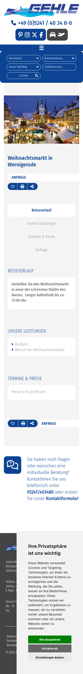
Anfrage (19, 177)
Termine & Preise (41, 236)
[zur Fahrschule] (53, 35)
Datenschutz (14, 636)
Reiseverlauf (41, 210)
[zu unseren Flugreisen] (60, 35)
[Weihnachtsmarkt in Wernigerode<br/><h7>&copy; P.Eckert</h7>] (41, 142)
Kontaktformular (62, 498)
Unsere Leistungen (41, 223)
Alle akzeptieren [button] (49, 639)
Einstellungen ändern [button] (50, 657)
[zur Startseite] (41, 10)
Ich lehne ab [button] (50, 648)
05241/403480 (40, 492)
